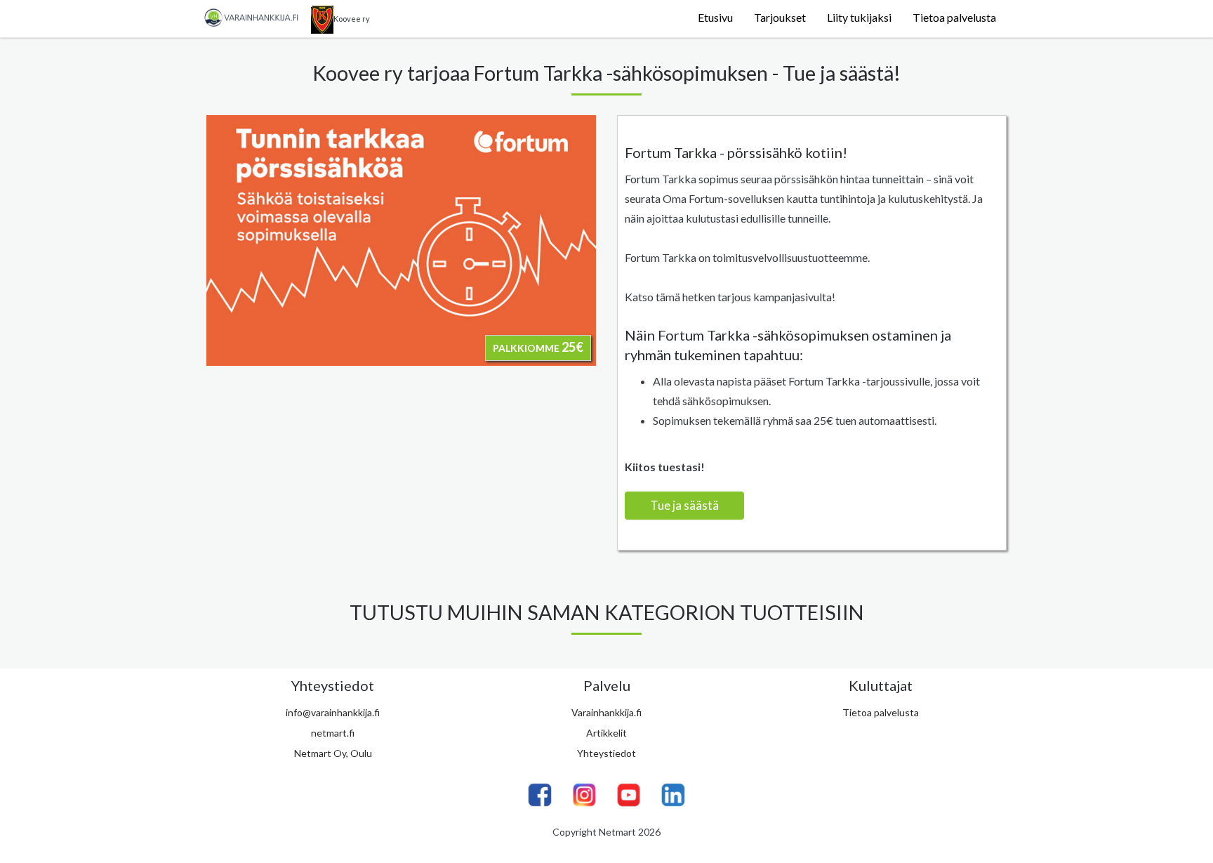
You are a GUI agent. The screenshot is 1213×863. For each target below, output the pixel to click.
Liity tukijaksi (859, 17)
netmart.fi (332, 733)
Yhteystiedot (606, 753)
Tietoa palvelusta (954, 17)
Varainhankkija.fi (606, 712)
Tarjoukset (780, 17)
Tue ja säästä (684, 505)
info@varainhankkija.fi (333, 712)
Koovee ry (351, 18)
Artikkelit (606, 733)
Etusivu (715, 17)
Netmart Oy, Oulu (333, 753)
